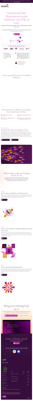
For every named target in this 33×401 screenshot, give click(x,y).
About (28, 373)
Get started (4, 274)
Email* (3, 391)
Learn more (4, 238)
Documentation (4, 371)
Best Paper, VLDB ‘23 (11, 29)
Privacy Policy (28, 385)
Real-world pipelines (6, 139)
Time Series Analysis (5, 385)
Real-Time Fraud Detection (4, 380)
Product (23, 371)
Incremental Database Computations (14, 381)
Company (28, 371)
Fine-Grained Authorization (4, 388)
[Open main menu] (31, 5)
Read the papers (15, 139)
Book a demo (17, 34)
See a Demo (28, 375)
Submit (4, 396)
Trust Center (29, 379)
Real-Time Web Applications (4, 383)
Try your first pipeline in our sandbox (11, 315)
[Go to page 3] (16, 67)
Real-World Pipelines (14, 376)
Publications (4, 375)
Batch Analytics (4, 377)
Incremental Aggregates (14, 378)
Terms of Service (28, 382)
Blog (12, 371)
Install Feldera (4, 373)
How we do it (5, 199)
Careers (28, 377)
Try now (18, 1)
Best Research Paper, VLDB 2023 (15, 374)
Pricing (23, 373)
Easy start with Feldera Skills (23, 315)
